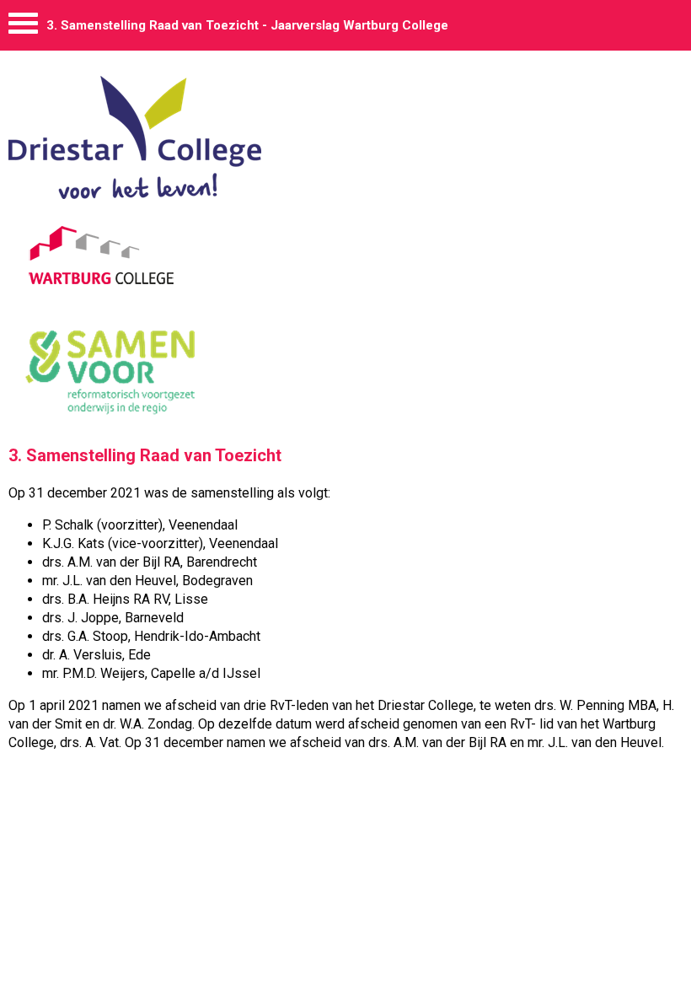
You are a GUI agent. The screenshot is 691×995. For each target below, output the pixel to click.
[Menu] (23, 27)
